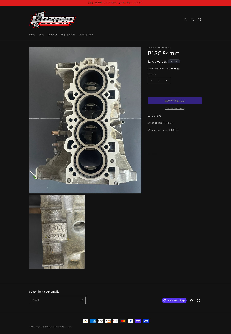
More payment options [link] (174, 108)
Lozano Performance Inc (45, 327)
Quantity (152, 74)
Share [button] (154, 153)
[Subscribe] (82, 300)
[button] (185, 19)
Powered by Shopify (64, 327)
